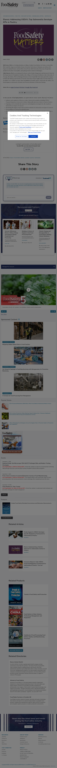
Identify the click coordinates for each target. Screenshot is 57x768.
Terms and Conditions (25, 127)
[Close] (47, 113)
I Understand (33, 136)
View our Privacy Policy (34, 132)
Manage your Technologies (21, 136)
